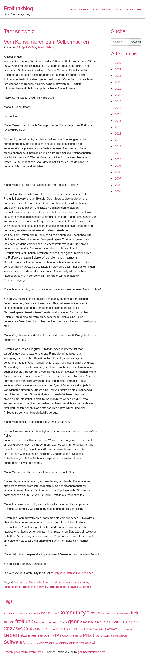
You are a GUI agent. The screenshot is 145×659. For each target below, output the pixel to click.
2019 (118, 101)
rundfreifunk (121, 636)
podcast (78, 636)
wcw (41, 643)
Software (13, 642)
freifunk (43, 582)
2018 (118, 107)
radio (98, 635)
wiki (56, 643)
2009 (118, 165)
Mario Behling (46, 47)
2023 (118, 75)
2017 (118, 114)
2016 (118, 120)
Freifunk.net (79, 9)
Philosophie (28, 586)
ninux (40, 635)
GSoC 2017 (119, 622)
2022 (118, 82)
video (35, 643)
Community (20, 582)
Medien (10, 635)
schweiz (42, 586)
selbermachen (57, 586)
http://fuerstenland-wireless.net (74, 573)
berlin (45, 613)
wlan (95, 642)
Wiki (95, 9)
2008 (118, 172)
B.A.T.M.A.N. (34, 614)
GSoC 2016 (101, 622)
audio (15, 613)
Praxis (89, 635)
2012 (118, 146)
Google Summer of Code (50, 622)
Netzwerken (27, 635)
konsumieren (12, 586)
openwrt (50, 635)
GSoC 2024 (85, 628)
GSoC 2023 (70, 629)
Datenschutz (112, 9)
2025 (118, 62)
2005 (118, 191)
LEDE (121, 629)
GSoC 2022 (56, 628)
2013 (118, 140)
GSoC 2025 (98, 629)
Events (33, 582)
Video (28, 642)
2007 (118, 178)
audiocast (23, 614)
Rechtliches (109, 635)
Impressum (133, 9)
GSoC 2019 (22, 629)
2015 (118, 127)
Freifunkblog (18, 8)
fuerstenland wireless (63, 582)
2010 (118, 159)
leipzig (128, 629)
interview (82, 582)
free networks (108, 613)
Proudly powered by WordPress (23, 652)
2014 (118, 133)
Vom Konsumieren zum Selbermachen (46, 42)
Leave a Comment (79, 586)
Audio (8, 613)
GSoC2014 (87, 622)
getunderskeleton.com (91, 652)
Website (49, 642)
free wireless (123, 613)
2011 (118, 152)
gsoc (74, 621)
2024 (118, 69)
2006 (118, 185)
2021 (118, 88)
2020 (118, 95)
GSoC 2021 (41, 628)
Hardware (111, 628)
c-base (54, 614)
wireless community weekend (75, 642)
